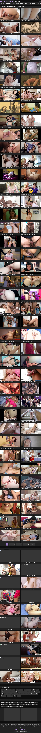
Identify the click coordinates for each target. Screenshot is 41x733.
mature (33, 3)
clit (5, 695)
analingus (13, 689)
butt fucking (14, 693)
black (21, 704)
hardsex (6, 704)
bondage (18, 695)
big (9, 702)
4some (38, 691)
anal (9, 689)
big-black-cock (12, 706)
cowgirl (2, 3)
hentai (2, 706)
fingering (26, 702)
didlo (25, 691)
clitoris (2, 695)
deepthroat (31, 693)
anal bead (9, 693)
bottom (11, 691)
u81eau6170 (20, 691)
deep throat (26, 693)
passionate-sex (31, 702)
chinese (21, 3)
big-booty (21, 702)
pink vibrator (20, 693)
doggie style (29, 691)
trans (10, 704)
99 (28, 544)
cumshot (34, 691)
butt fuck (15, 691)
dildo (15, 695)
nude (36, 704)
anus (37, 689)
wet (30, 3)
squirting (2, 702)
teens (14, 3)
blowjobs (32, 704)
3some (30, 689)
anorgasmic (18, 689)
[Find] (40, 1)
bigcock (17, 702)
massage (25, 689)
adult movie (3, 691)
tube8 (17, 706)
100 (30, 544)
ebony (26, 3)
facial (36, 702)
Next (33, 544)
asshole (33, 689)
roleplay (12, 702)
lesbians (21, 706)
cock (8, 695)
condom (11, 695)
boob (2, 693)
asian (2, 689)
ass (22, 689)
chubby (36, 693)
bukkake (5, 689)
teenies (2, 704)
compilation (8, 3)
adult (7, 691)
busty (5, 693)
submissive (7, 706)
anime (17, 3)
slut (29, 704)
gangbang (25, 704)
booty (7, 702)
